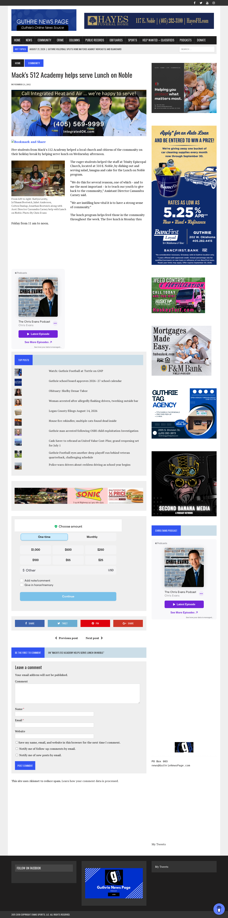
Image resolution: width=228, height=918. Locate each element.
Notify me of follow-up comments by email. (47, 749)
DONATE (201, 40)
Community (44, 40)
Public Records (94, 40)
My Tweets (159, 844)
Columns (74, 40)
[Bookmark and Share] (28, 142)
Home (17, 40)
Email (19, 720)
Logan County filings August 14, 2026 (73, 411)
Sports (132, 40)
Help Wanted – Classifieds (158, 40)
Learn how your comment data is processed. (90, 781)
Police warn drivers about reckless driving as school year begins (89, 465)
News (29, 40)
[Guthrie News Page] (43, 20)
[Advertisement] (79, 247)
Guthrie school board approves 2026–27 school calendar (85, 381)
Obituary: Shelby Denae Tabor (68, 391)
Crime (60, 40)
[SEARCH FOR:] (197, 49)
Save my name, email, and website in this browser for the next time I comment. (69, 742)
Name (19, 709)
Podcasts (185, 40)
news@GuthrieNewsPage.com (171, 765)
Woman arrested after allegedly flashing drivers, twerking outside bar (93, 401)
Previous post (68, 638)
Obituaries (116, 40)
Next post (92, 638)
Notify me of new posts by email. (40, 755)
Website (20, 731)
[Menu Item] (194, 2)
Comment (21, 681)
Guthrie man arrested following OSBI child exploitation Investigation (93, 431)
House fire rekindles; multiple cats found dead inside (82, 421)
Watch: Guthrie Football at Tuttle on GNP (76, 371)
